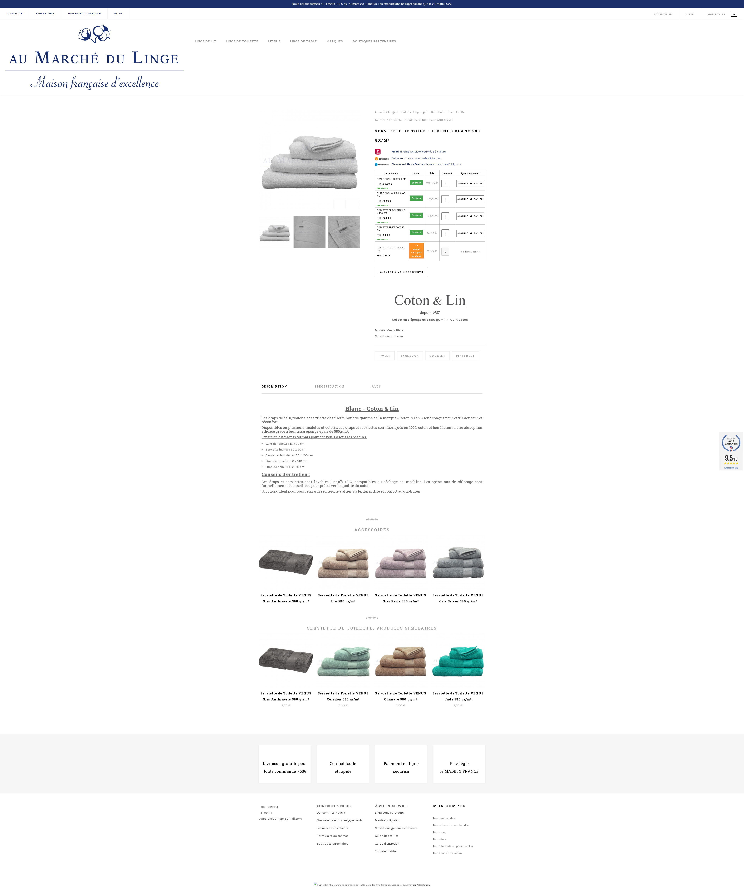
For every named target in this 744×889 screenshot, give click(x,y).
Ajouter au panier (470, 173)
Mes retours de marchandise (451, 825)
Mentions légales (387, 820)
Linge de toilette (242, 41)
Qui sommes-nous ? (331, 812)
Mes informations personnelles (453, 846)
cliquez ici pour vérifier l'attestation (410, 885)
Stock (416, 173)
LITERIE (274, 41)
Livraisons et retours (389, 812)
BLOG (118, 13)
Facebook (410, 355)
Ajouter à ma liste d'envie (401, 272)
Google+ (437, 355)
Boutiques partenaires (332, 843)
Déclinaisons (392, 173)
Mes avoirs (440, 832)
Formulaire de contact (332, 836)
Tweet (385, 355)
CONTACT (13, 13)
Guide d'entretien (387, 843)
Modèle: (380, 330)
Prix (432, 173)
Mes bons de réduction (447, 853)
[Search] (738, 26)
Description (274, 386)
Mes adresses (441, 839)
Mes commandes (444, 818)
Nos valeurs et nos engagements (340, 820)
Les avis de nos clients (332, 828)
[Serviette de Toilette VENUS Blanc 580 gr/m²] (275, 232)
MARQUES (335, 41)
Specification (329, 386)
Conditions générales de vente (396, 828)
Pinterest (465, 355)
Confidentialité (385, 851)
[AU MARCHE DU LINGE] (94, 57)
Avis (376, 386)
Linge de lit (205, 41)
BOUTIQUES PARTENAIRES (374, 41)
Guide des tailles (387, 836)
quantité (447, 173)
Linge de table (303, 41)
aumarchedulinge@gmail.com (280, 818)
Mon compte (449, 806)
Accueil (380, 112)
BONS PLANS (45, 13)
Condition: (382, 336)
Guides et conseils (83, 13)
